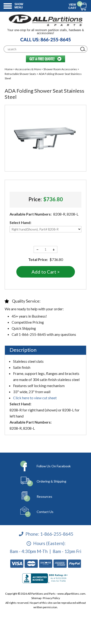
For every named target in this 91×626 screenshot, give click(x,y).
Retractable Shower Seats (20, 74)
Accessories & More (28, 69)
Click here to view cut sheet (35, 397)
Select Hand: (20, 222)
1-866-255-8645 (56, 533)
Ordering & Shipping (51, 481)
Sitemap (36, 598)
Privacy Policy (51, 598)
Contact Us (45, 512)
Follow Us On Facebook (54, 466)
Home (9, 69)
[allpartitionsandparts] (45, 20)
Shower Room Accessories (60, 69)
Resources (44, 496)
